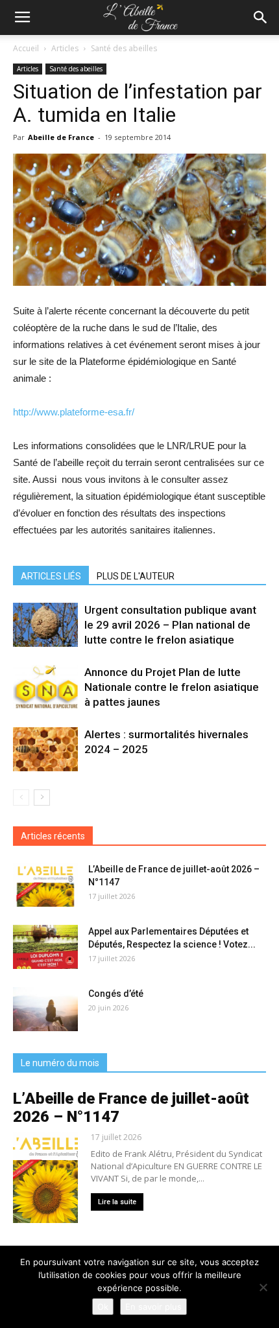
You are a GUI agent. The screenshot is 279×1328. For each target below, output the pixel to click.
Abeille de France (61, 137)
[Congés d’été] (45, 1009)
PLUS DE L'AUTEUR (136, 576)
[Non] (262, 1287)
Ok (102, 1306)
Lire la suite (117, 1202)
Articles (65, 48)
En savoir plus (153, 1306)
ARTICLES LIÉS (51, 576)
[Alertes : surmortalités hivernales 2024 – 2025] (45, 749)
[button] (261, 17)
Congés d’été (115, 993)
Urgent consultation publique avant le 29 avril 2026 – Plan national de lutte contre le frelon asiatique (170, 624)
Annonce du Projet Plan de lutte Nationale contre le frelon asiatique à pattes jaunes (171, 687)
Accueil (26, 48)
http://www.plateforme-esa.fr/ (73, 411)
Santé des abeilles (124, 48)
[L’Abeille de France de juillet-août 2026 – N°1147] (45, 885)
